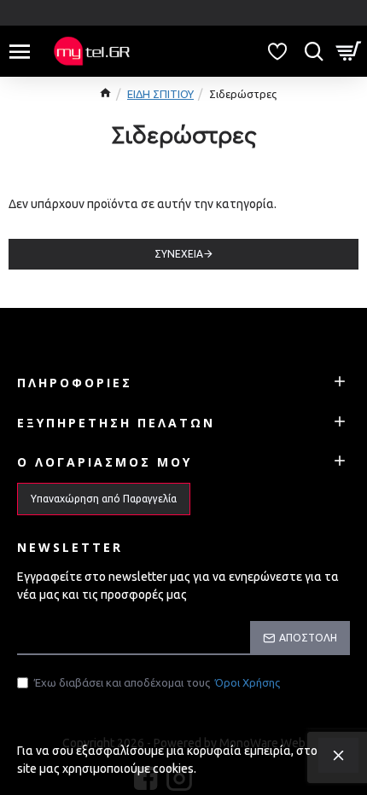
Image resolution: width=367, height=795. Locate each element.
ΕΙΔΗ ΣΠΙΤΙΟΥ (160, 94)
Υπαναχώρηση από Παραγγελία (104, 498)
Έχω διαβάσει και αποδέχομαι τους (157, 682)
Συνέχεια (178, 253)
